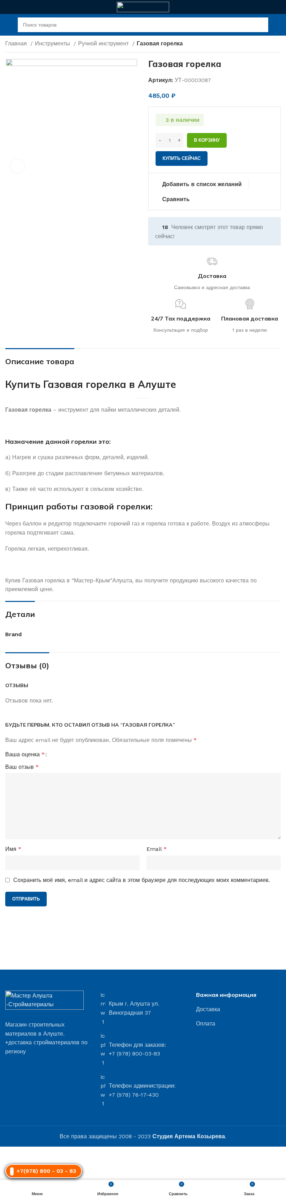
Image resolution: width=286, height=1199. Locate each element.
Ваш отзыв (22, 767)
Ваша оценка (25, 754)
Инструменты (53, 43)
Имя (13, 849)
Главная (17, 43)
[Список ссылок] (238, 1009)
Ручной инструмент (104, 43)
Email (156, 849)
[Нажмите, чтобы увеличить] (17, 166)
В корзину (207, 140)
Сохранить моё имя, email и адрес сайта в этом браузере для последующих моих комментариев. (141, 880)
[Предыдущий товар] (263, 44)
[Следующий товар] (277, 44)
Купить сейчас (182, 158)
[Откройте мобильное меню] (8, 25)
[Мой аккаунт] (278, 25)
